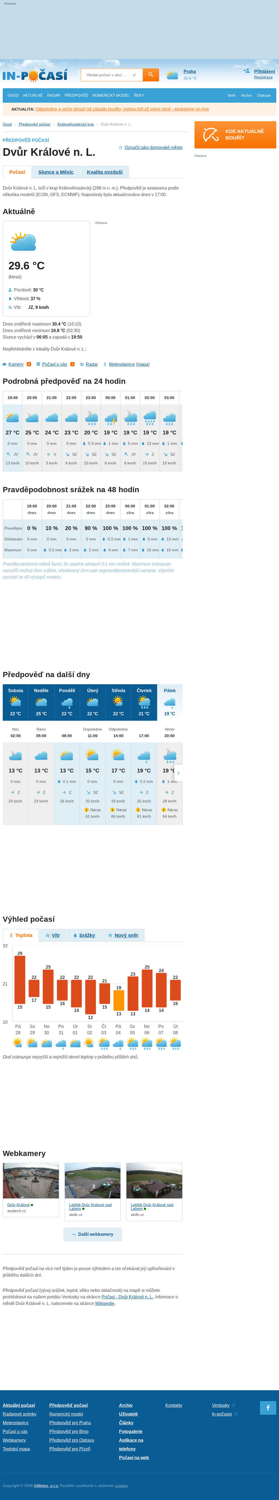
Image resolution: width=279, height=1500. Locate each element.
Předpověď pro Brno (69, 1431)
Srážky (87, 935)
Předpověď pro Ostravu (71, 1440)
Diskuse (264, 95)
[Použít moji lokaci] (134, 75)
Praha (190, 71)
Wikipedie (104, 1303)
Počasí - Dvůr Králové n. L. (127, 1297)
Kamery (15, 364)
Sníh (231, 95)
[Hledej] (151, 74)
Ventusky (221, 1405)
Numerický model (66, 1414)
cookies (121, 1485)
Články (126, 1422)
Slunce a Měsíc (56, 172)
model (111, 95)
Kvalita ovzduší (105, 172)
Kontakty (173, 1405)
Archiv (246, 95)
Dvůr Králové (18, 1205)
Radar (92, 364)
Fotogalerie (130, 1431)
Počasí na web (134, 1457)
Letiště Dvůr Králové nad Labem (90, 1207)
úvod (13, 95)
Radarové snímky (20, 1414)
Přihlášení (264, 71)
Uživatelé (128, 1414)
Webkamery (14, 1440)
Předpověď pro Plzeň (69, 1449)
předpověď (76, 95)
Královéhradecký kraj (75, 124)
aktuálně (33, 95)
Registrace (263, 77)
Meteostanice (122, 364)
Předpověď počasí (34, 124)
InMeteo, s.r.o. (46, 1485)
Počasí (17, 172)
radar (53, 95)
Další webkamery (95, 1234)
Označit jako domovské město (154, 147)
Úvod (7, 124)
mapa (142, 364)
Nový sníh (126, 935)
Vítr (56, 935)
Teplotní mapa (16, 1449)
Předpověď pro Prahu (70, 1422)
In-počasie (222, 1414)
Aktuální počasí (19, 1405)
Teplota (23, 935)
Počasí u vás (54, 364)
